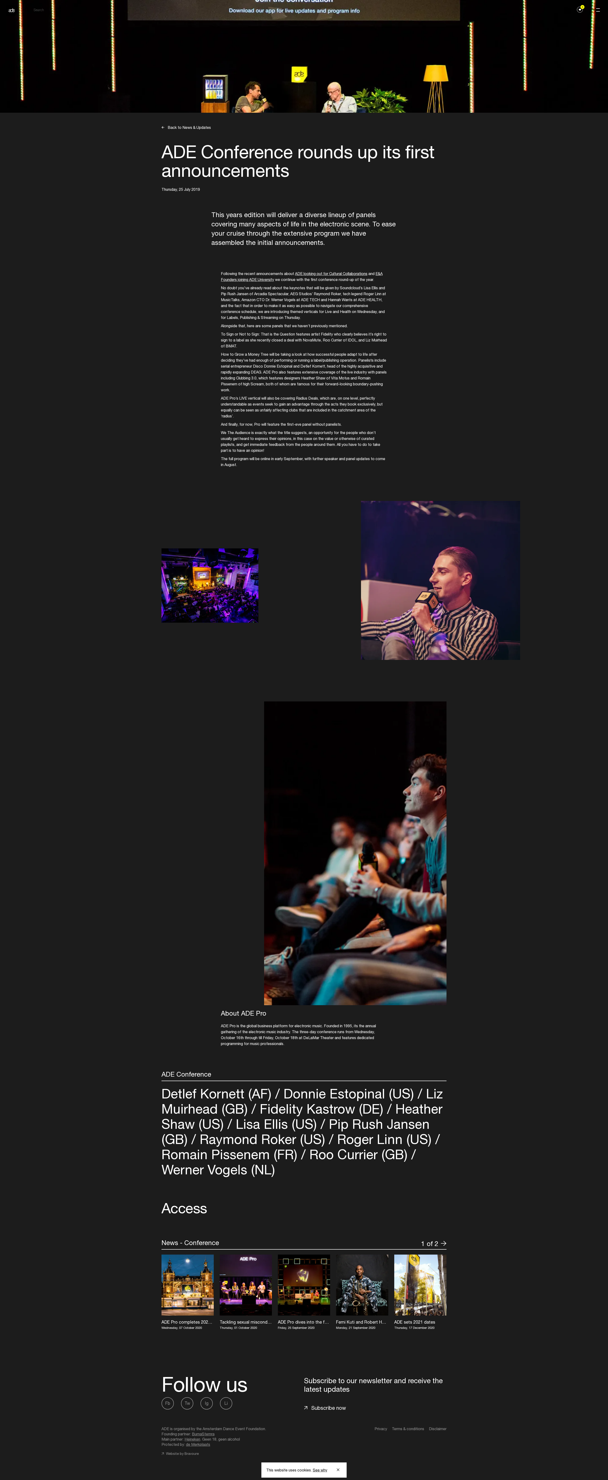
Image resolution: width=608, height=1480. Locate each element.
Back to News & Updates (189, 127)
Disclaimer (437, 1429)
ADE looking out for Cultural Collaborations (331, 273)
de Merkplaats (198, 1444)
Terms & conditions (408, 1429)
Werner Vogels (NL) (218, 1169)
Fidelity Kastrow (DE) (321, 1108)
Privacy (381, 1429)
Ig (207, 1403)
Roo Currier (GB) (358, 1154)
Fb (167, 1403)
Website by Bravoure (182, 1454)
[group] (188, 1293)
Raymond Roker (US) (262, 1139)
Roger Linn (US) (384, 1139)
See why (320, 1470)
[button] (416, 1243)
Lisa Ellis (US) (276, 1124)
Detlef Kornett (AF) (218, 1093)
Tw (187, 1403)
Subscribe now (328, 1408)
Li (226, 1403)
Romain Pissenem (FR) (231, 1154)
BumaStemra (203, 1434)
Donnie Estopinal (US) (349, 1093)
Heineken (192, 1439)
